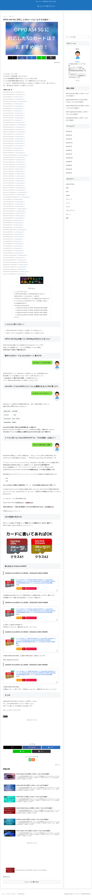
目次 (29, 288)
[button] (51, 57)
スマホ (6, 716)
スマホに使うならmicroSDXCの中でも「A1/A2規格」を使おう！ (32, 300)
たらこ (77, 61)
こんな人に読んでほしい (21, 291)
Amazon (19, 588)
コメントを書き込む (31, 882)
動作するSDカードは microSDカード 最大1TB (27, 296)
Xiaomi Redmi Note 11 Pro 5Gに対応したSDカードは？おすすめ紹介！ (77, 101)
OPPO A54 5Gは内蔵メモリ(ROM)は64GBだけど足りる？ (30, 293)
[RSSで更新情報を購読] (33, 759)
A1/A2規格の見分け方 (20, 303)
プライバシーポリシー (12, 893)
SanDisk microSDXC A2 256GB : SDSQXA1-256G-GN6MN (32, 312)
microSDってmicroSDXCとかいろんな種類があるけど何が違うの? (32, 298)
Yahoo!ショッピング (31, 588)
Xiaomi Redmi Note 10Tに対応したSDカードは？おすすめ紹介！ (77, 107)
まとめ (17, 317)
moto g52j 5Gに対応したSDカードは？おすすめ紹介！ (77, 119)
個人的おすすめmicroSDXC (22, 305)
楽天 (24, 588)
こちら (20, 92)
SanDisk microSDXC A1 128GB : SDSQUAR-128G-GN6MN (32, 310)
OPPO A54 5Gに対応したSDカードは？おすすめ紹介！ (77, 95)
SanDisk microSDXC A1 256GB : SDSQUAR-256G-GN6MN (32, 307)
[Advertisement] (32, 67)
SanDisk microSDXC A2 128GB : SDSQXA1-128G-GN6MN (32, 314)
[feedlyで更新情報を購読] (30, 759)
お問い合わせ (21, 893)
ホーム (3, 893)
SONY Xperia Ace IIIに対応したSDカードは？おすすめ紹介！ (77, 113)
